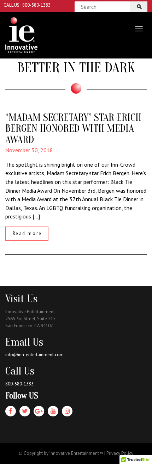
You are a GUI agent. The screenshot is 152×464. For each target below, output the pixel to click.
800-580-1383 (19, 384)
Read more (27, 233)
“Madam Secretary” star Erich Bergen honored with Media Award (73, 129)
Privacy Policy (119, 453)
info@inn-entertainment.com (34, 355)
